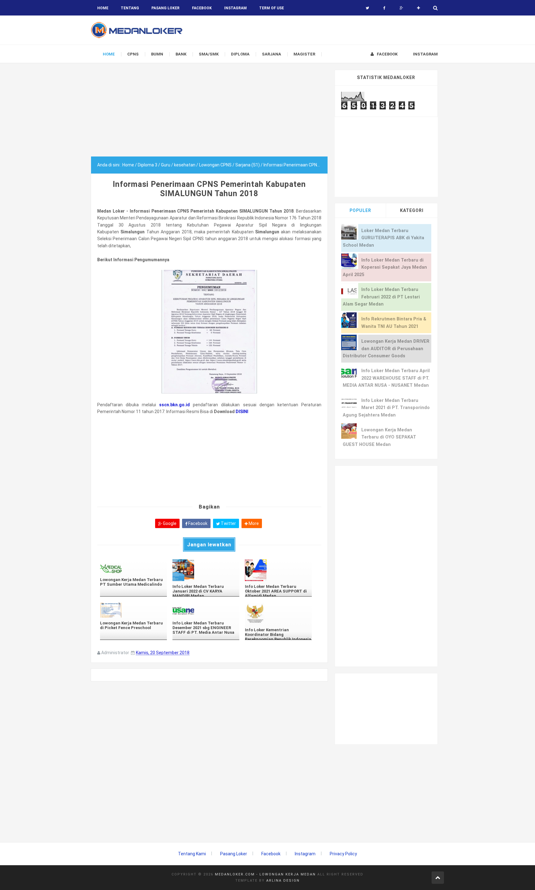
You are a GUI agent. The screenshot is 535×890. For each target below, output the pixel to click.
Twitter (228, 523)
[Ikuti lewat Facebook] (384, 8)
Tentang (130, 8)
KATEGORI (412, 210)
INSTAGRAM (235, 8)
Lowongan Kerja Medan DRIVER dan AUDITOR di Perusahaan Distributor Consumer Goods (386, 349)
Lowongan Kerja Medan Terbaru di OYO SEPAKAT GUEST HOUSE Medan (379, 437)
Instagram (305, 853)
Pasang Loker (165, 8)
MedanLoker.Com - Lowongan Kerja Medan (265, 874)
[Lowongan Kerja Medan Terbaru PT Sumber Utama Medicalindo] (133, 566)
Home (102, 8)
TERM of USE (271, 8)
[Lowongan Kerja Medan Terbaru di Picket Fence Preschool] (133, 610)
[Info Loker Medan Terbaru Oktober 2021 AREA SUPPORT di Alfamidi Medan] (278, 570)
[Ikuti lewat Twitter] (367, 8)
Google (169, 523)
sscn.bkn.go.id (174, 404)
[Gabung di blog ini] (418, 8)
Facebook (197, 523)
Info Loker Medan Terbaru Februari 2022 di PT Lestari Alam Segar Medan (381, 297)
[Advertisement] (209, 113)
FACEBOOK (202, 8)
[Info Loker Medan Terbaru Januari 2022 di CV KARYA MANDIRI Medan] (205, 570)
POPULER (360, 210)
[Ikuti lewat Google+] (401, 8)
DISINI (242, 411)
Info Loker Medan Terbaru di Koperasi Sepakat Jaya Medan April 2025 (385, 267)
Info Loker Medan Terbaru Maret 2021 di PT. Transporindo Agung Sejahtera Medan (386, 408)
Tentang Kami (192, 853)
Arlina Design (283, 881)
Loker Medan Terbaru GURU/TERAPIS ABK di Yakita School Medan (383, 238)
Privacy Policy (343, 853)
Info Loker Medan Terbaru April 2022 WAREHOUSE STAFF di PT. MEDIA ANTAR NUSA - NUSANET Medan (386, 378)
